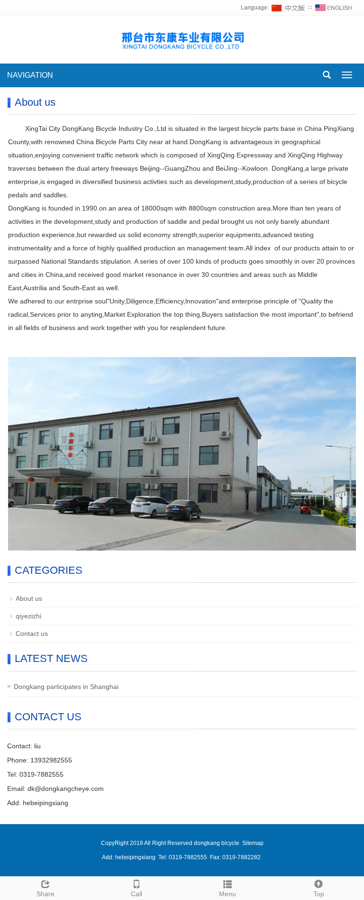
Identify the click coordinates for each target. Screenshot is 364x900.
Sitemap (253, 843)
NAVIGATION (30, 75)
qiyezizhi (28, 616)
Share (45, 894)
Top (318, 894)
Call (136, 894)
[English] (333, 7)
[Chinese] (288, 7)
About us (29, 598)
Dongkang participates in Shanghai (66, 686)
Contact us (32, 633)
